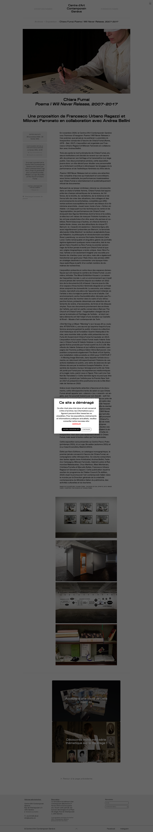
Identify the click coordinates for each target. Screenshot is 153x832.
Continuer (86, 429)
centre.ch (76, 423)
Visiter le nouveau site (71, 429)
